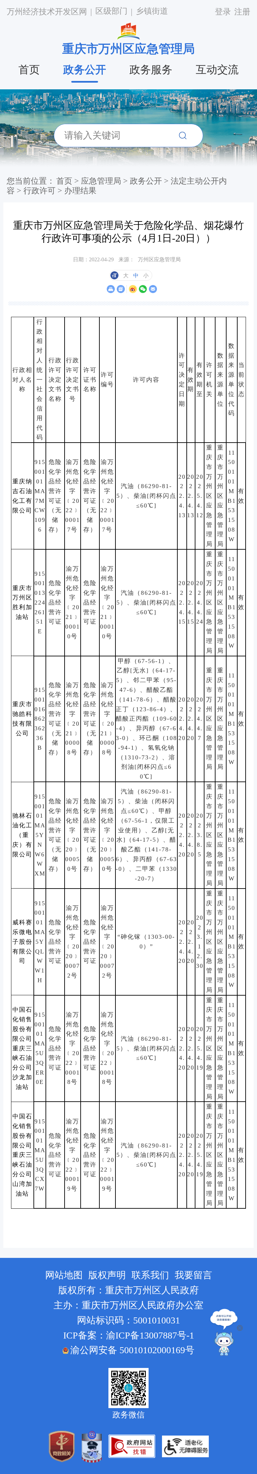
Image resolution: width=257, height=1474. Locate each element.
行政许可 (39, 190)
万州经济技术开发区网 (47, 11)
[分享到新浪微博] (132, 289)
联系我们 (150, 1275)
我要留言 (193, 1275)
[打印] (110, 289)
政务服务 (151, 70)
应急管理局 (101, 181)
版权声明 (107, 1275)
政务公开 (84, 70)
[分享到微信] (143, 289)
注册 (242, 11)
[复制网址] (120, 289)
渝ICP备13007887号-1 (150, 1335)
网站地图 (64, 1275)
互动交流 (217, 70)
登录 (223, 11)
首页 (29, 70)
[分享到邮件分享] (153, 289)
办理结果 (80, 190)
